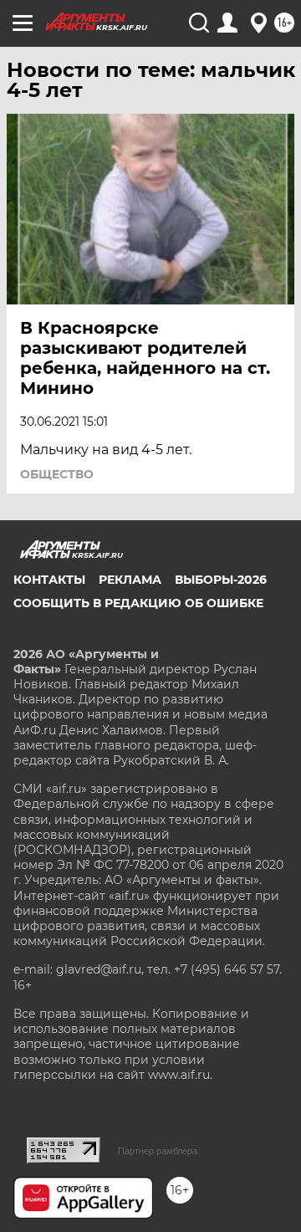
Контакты (49, 579)
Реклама (130, 579)
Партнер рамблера (157, 1151)
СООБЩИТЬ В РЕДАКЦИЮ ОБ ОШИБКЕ (138, 603)
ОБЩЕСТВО (57, 474)
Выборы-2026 (221, 579)
